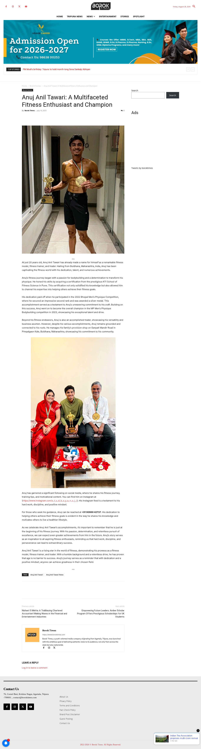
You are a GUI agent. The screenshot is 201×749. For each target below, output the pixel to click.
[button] (193, 6)
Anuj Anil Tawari (36, 575)
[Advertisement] (155, 142)
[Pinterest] (38, 117)
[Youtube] (26, 6)
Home (24, 86)
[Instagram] (12, 6)
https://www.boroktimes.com (53, 635)
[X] (19, 6)
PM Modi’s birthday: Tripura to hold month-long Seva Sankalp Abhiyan (56, 69)
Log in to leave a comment (34, 667)
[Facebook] (6, 6)
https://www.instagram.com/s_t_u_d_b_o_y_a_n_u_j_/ (50, 500)
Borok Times (30, 110)
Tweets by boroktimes (142, 168)
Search (134, 90)
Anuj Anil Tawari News (54, 575)
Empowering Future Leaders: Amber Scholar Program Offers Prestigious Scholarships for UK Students (100, 613)
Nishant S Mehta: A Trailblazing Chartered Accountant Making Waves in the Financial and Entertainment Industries (44, 613)
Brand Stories (35, 86)
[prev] (188, 69)
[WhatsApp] (45, 117)
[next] (193, 69)
